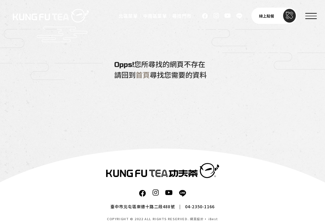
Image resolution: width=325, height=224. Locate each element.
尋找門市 (181, 16)
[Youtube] (227, 16)
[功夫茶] (162, 170)
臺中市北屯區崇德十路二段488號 (142, 206)
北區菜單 (128, 16)
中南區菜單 (155, 16)
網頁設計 (197, 219)
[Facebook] (205, 16)
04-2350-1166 (200, 206)
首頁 (143, 75)
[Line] (239, 16)
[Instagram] (216, 16)
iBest (213, 219)
